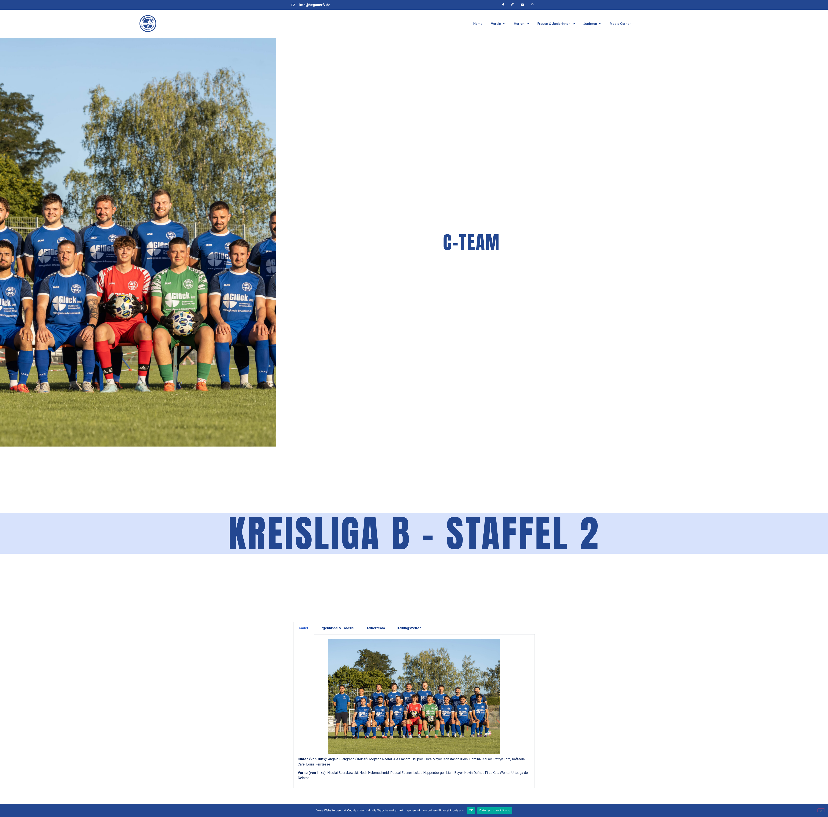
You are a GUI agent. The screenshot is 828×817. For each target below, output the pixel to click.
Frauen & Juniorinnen (554, 24)
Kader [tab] (303, 628)
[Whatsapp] (532, 5)
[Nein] (821, 810)
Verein (496, 24)
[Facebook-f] (503, 5)
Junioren (590, 24)
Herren (519, 24)
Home (477, 24)
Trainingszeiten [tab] (408, 628)
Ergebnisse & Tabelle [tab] (337, 628)
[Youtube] (522, 5)
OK (471, 810)
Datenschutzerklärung (494, 810)
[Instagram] (513, 5)
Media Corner (620, 24)
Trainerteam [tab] (375, 628)
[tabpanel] (414, 711)
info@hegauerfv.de (314, 5)
